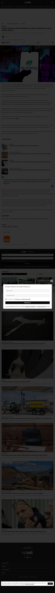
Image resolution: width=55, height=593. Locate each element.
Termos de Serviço (41, 306)
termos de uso (18, 299)
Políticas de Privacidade (29, 584)
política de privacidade (26, 299)
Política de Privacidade (30, 306)
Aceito (50, 583)
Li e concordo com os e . (19, 299)
